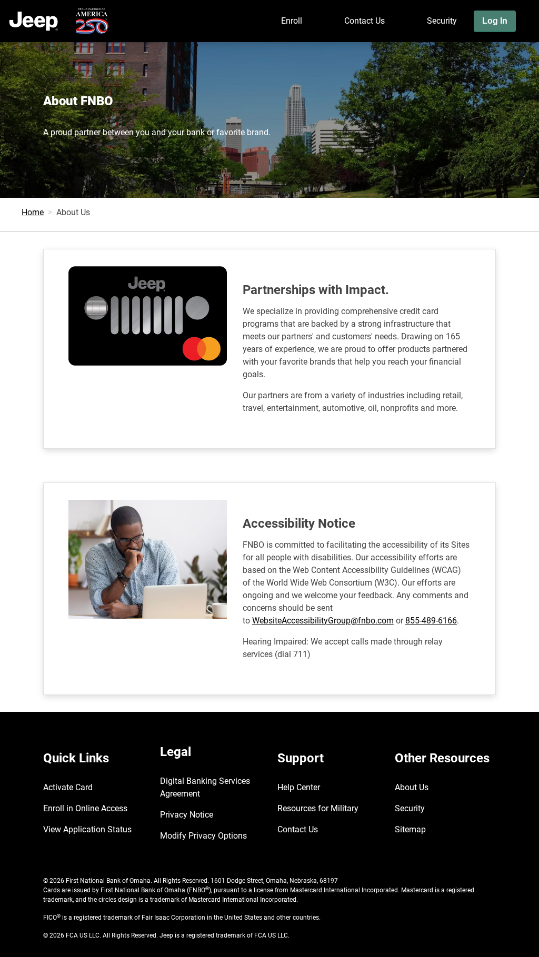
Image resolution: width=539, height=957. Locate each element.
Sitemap (410, 829)
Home (33, 212)
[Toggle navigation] (527, 51)
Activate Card (68, 787)
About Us (411, 787)
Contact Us (364, 21)
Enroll (291, 21)
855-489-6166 (431, 621)
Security (442, 21)
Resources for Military (317, 808)
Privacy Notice (186, 815)
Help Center (298, 787)
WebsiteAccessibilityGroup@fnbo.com (323, 621)
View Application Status (87, 829)
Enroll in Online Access (85, 808)
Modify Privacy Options (203, 836)
